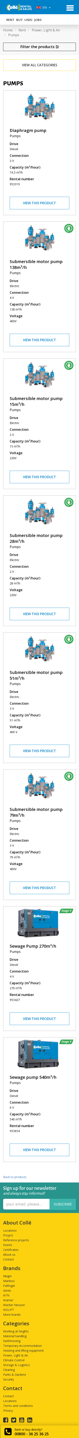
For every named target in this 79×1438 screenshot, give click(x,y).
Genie (7, 1290)
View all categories (39, 65)
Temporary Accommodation (22, 1346)
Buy (19, 20)
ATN (6, 1295)
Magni (7, 1276)
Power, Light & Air (15, 1355)
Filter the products (38, 46)
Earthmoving (11, 1341)
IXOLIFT (8, 1310)
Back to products (15, 1177)
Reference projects (16, 1240)
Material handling (15, 1336)
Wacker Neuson (14, 1305)
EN (44, 7)
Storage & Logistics (16, 1365)
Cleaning (9, 1370)
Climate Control (13, 1360)
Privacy (8, 1410)
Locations (10, 1230)
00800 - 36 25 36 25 (32, 1433)
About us (9, 1254)
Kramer (8, 1300)
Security (8, 1379)
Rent (10, 20)
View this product (39, 203)
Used (28, 20)
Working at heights (16, 1331)
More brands (12, 1315)
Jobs (38, 20)
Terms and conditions (18, 1406)
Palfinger (9, 1286)
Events (7, 1245)
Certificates (11, 1250)
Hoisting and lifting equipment (23, 1350)
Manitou (9, 1281)
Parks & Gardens (14, 1375)
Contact (8, 1259)
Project (8, 1235)
